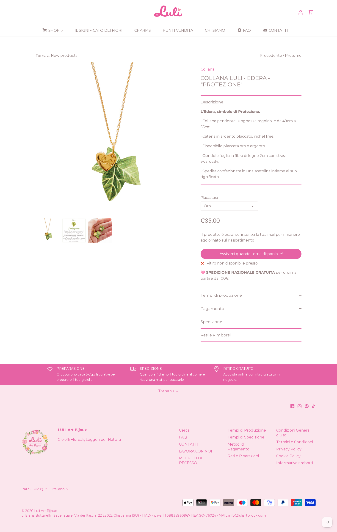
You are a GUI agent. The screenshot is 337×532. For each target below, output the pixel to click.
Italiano (58, 489)
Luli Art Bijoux (45, 511)
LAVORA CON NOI (195, 451)
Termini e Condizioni (294, 442)
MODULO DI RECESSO (190, 460)
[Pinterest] (307, 406)
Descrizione (212, 102)
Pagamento (212, 308)
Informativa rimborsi (294, 463)
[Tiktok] (313, 406)
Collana (207, 69)
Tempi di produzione (221, 295)
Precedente (271, 55)
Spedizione (211, 321)
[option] (48, 230)
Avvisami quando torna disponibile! (251, 254)
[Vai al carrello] (310, 12)
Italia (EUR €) (32, 489)
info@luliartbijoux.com (247, 515)
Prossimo (293, 55)
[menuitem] (54, 30)
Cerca (184, 430)
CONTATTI (188, 444)
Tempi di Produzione (247, 430)
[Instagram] (299, 406)
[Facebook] (292, 406)
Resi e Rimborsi (216, 335)
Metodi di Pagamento (238, 446)
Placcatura (209, 198)
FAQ (183, 437)
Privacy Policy (288, 449)
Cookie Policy (288, 456)
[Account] (301, 12)
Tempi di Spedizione (246, 437)
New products (64, 55)
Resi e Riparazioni (243, 456)
